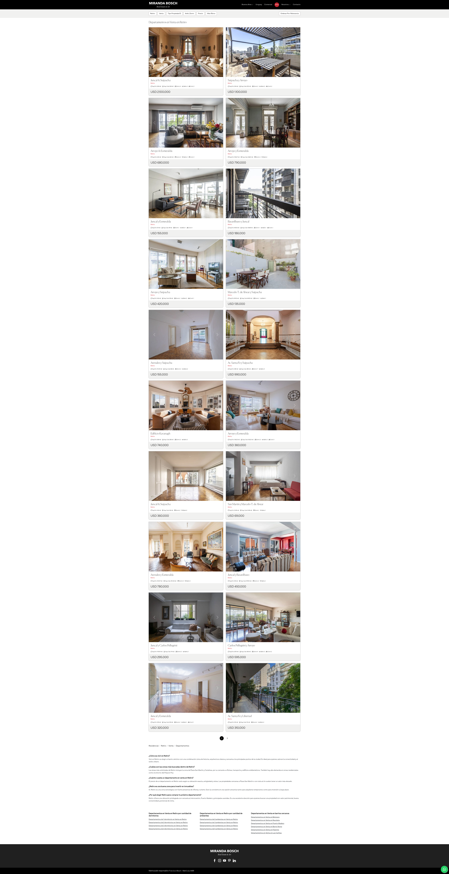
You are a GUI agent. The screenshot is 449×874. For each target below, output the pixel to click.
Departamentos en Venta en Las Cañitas (266, 833)
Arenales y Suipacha (161, 363)
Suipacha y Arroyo (237, 80)
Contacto (297, 4)
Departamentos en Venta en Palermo (265, 830)
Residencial (154, 746)
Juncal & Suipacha (161, 80)
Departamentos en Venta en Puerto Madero (267, 823)
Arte (277, 4)
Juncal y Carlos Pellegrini (164, 645)
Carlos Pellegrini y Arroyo (241, 645)
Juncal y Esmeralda (161, 221)
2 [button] (227, 738)
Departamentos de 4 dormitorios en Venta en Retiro (168, 829)
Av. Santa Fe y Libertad (240, 716)
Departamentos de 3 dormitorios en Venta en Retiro (168, 826)
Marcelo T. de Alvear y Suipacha (245, 292)
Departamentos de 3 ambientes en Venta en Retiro (219, 822)
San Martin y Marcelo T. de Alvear (245, 504)
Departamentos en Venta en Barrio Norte (266, 826)
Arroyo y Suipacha (160, 292)
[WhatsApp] (444, 869)
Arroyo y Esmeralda (238, 151)
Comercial (268, 4)
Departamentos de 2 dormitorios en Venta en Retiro (168, 822)
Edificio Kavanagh (160, 433)
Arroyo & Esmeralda (161, 151)
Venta (171, 746)
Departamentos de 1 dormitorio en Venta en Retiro (168, 819)
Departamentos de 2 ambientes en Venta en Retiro (219, 819)
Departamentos (182, 746)
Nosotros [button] (285, 4)
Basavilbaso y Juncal (238, 221)
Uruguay (259, 4)
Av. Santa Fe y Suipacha (240, 363)
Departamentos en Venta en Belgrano (265, 817)
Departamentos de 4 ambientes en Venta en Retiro (219, 826)
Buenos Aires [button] (247, 4)
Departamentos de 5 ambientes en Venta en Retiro (219, 829)
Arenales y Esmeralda (162, 575)
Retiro (163, 746)
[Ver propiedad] (186, 52)
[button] (154, 49)
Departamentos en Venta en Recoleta (265, 820)
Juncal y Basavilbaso (238, 575)
